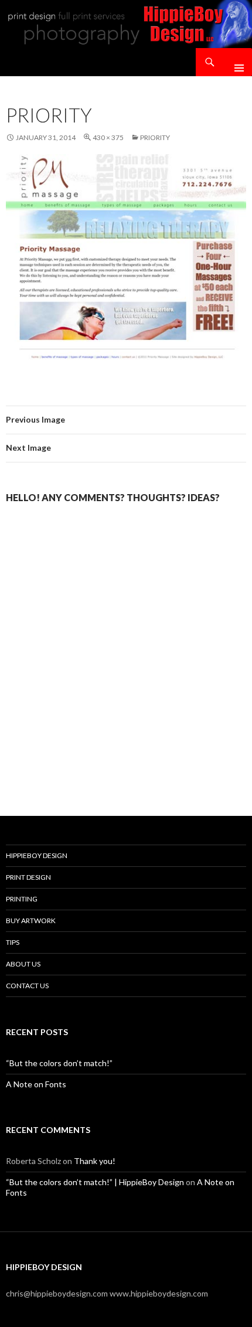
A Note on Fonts (36, 1084)
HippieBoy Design (36, 855)
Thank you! (94, 1161)
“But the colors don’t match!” (59, 1063)
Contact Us (27, 985)
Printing (22, 898)
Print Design (28, 877)
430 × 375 (108, 137)
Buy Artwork (31, 920)
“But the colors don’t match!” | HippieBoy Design (95, 1182)
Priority (155, 137)
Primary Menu (234, 62)
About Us (23, 963)
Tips (12, 942)
